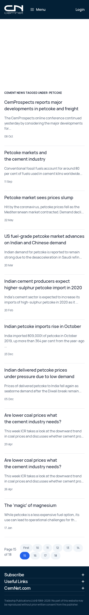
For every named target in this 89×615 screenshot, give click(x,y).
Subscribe (14, 575)
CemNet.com (17, 588)
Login (80, 9)
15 (24, 555)
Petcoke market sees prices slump (38, 197)
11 (47, 548)
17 (45, 555)
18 (55, 555)
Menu (41, 9)
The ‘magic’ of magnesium (30, 505)
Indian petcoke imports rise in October (42, 326)
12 (57, 548)
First (26, 548)
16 (35, 555)
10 (37, 548)
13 (68, 548)
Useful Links (16, 581)
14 (78, 548)
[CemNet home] (13, 9)
